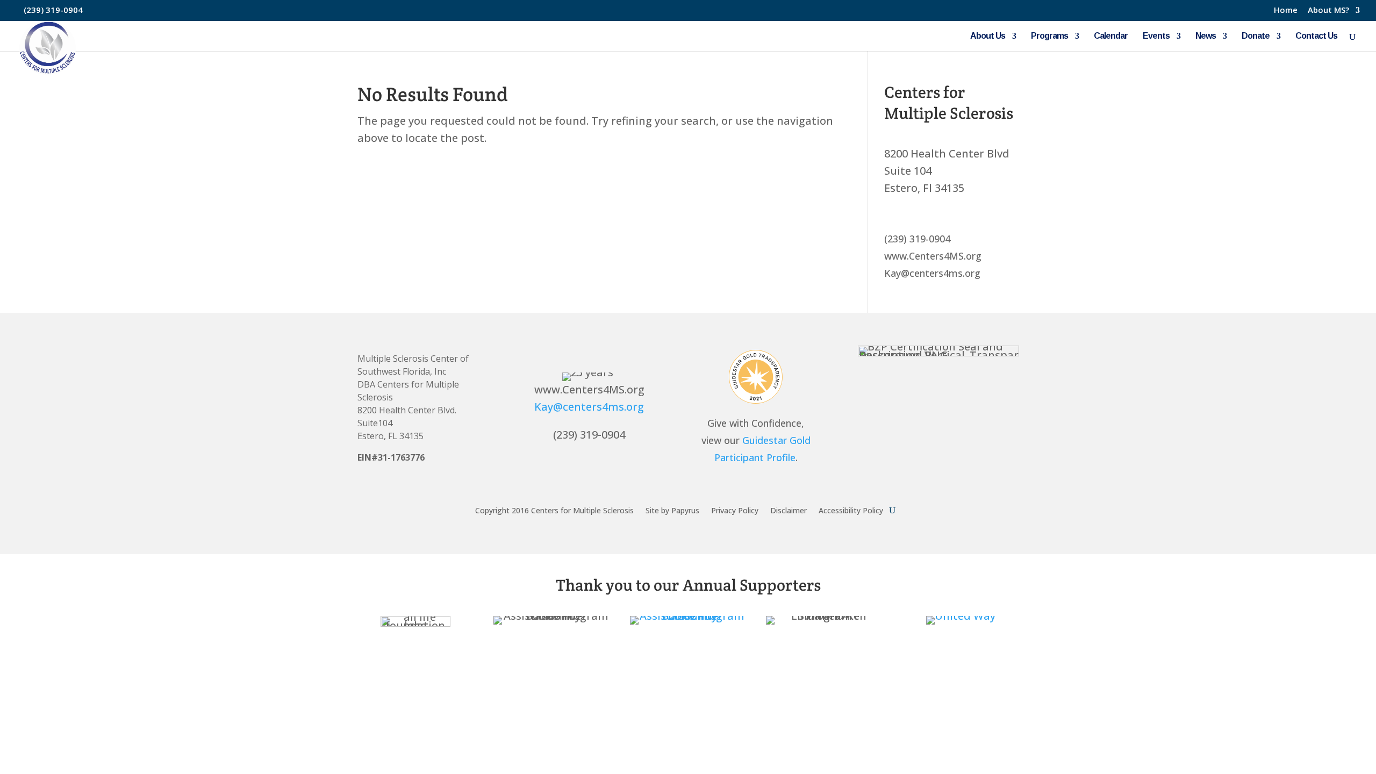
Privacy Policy (734, 509)
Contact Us (1316, 36)
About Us (987, 36)
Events (1156, 36)
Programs (1049, 36)
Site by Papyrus (672, 509)
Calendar (1111, 36)
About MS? (1328, 10)
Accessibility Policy (851, 509)
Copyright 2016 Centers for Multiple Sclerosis (554, 509)
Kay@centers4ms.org (589, 406)
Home (1286, 10)
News (1205, 36)
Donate (1256, 36)
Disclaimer (788, 509)
